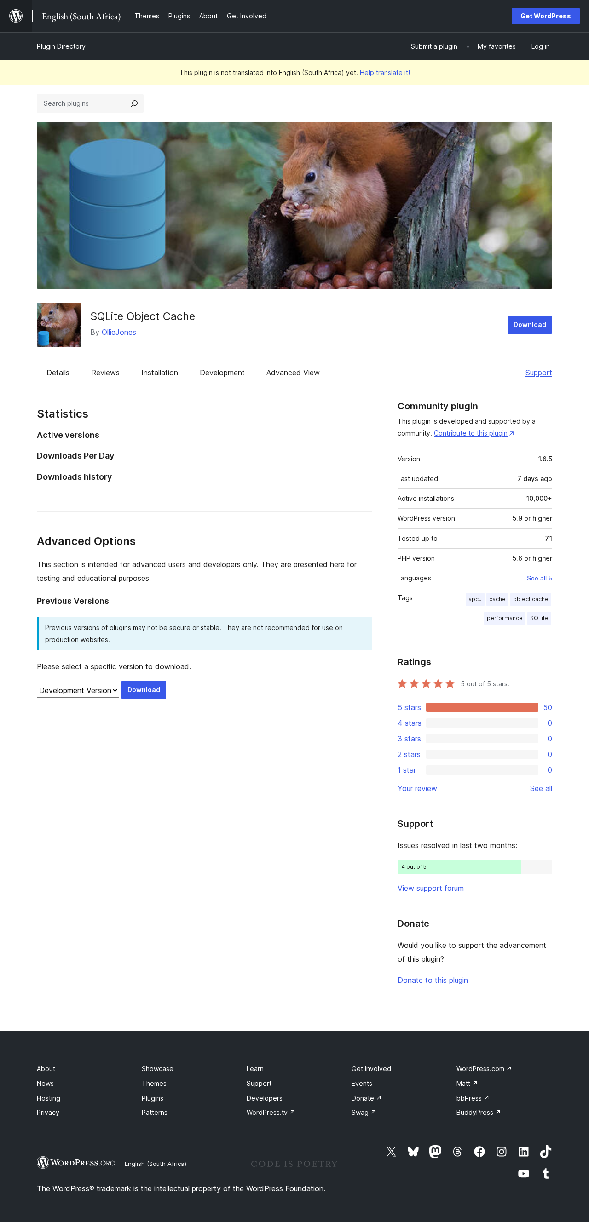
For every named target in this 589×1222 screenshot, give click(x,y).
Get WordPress (545, 16)
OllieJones (119, 332)
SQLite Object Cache (142, 316)
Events (362, 1083)
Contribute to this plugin (471, 433)
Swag (364, 1112)
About (46, 1069)
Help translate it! (385, 72)
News (45, 1083)
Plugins (152, 1098)
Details (57, 372)
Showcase (157, 1069)
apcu (475, 599)
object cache (531, 599)
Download (530, 324)
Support (538, 372)
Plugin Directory (61, 46)
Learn (255, 1069)
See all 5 (539, 578)
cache (497, 599)
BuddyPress (478, 1112)
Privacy (48, 1112)
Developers (265, 1098)
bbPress (473, 1098)
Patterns (154, 1112)
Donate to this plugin (433, 980)
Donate (367, 1098)
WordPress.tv (271, 1112)
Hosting (48, 1098)
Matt (467, 1083)
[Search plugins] (134, 103)
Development (222, 372)
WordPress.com (484, 1069)
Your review (417, 788)
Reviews (105, 372)
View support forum (431, 888)
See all (541, 788)
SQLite (539, 617)
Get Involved (371, 1069)
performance (505, 617)
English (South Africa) (155, 1163)
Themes (154, 1083)
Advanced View (293, 372)
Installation (159, 372)
